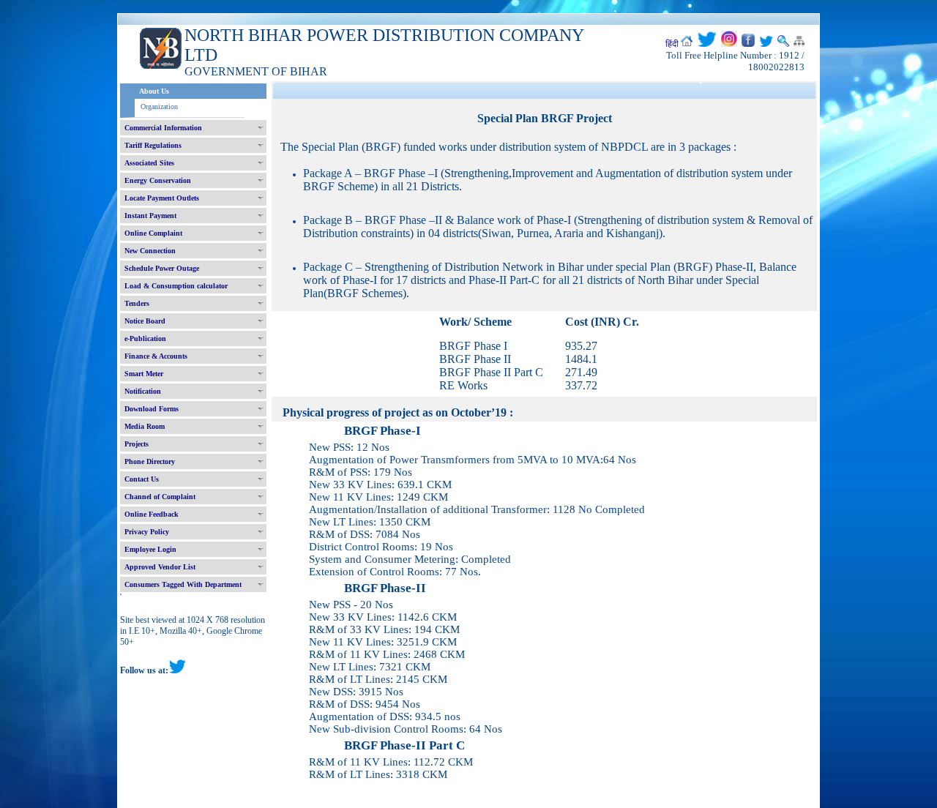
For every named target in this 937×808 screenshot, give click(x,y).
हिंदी (672, 44)
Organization (159, 106)
